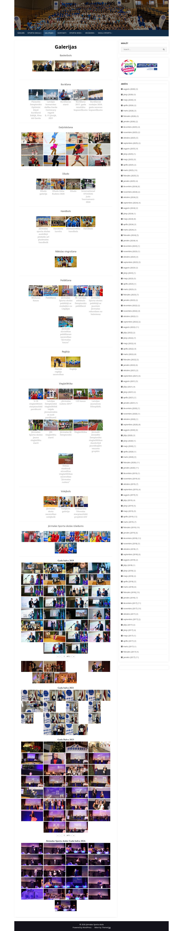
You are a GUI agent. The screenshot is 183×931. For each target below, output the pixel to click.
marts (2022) (128, 354)
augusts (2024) (129, 208)
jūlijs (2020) (128, 435)
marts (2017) (128, 646)
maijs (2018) (128, 576)
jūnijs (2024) (128, 213)
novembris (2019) (130, 478)
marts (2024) (128, 230)
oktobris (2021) (129, 370)
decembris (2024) (130, 186)
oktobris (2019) (129, 484)
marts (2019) (128, 522)
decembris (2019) (130, 473)
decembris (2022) (130, 305)
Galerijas (49, 33)
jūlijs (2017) (128, 625)
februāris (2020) (129, 462)
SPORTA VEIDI (75, 33)
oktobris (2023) (129, 257)
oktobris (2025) (129, 138)
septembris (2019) (130, 489)
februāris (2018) (129, 592)
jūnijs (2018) (128, 570)
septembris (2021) (130, 376)
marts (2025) (128, 170)
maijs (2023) (128, 278)
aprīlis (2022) (128, 349)
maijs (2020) (128, 446)
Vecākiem (89, 33)
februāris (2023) (129, 294)
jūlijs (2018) (128, 565)
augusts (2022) (129, 327)
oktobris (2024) (129, 197)
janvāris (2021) (129, 403)
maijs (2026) (128, 100)
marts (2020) (128, 457)
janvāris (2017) (129, 657)
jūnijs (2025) (128, 154)
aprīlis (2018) (128, 581)
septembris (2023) (130, 262)
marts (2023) (128, 289)
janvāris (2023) (129, 300)
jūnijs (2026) (128, 94)
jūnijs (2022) (128, 338)
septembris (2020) (130, 424)
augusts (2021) (129, 381)
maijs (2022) (128, 343)
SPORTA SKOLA (34, 33)
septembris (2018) (130, 554)
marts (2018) (128, 587)
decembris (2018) (130, 538)
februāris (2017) (129, 652)
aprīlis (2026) (128, 105)
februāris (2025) (129, 175)
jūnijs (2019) (128, 506)
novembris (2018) (130, 543)
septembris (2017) (130, 619)
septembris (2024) (130, 203)
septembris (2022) (130, 322)
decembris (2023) (130, 246)
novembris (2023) (130, 251)
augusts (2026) (129, 89)
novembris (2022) (130, 311)
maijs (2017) (128, 635)
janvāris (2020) (129, 468)
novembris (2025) (130, 132)
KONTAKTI (62, 33)
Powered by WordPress (82, 927)
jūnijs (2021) (128, 392)
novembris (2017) (130, 608)
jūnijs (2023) (128, 273)
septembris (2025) (130, 143)
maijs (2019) (128, 511)
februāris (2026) (129, 116)
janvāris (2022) (129, 365)
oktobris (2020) (129, 419)
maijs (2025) (128, 159)
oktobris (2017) (129, 614)
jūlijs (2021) (128, 387)
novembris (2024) (130, 192)
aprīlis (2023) (128, 284)
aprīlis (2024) (128, 224)
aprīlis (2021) (128, 397)
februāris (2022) (129, 359)
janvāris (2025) (129, 181)
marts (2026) (128, 110)
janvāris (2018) (129, 597)
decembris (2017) (130, 603)
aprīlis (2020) (128, 451)
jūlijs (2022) (128, 332)
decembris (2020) (130, 408)
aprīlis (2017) (128, 641)
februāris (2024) (129, 235)
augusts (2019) (129, 495)
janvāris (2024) (129, 240)
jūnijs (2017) (128, 630)
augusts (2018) (129, 560)
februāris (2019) (129, 527)
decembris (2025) (130, 127)
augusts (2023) (129, 267)
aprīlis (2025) (128, 165)
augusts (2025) (129, 148)
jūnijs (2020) (128, 441)
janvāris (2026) (129, 121)
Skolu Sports (104, 33)
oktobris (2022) (129, 316)
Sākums (21, 33)
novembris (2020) (130, 414)
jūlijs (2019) (128, 500)
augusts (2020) (129, 430)
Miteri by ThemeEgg (102, 927)
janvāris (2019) (129, 533)
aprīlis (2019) (128, 516)
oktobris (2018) (129, 549)
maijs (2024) (128, 219)
